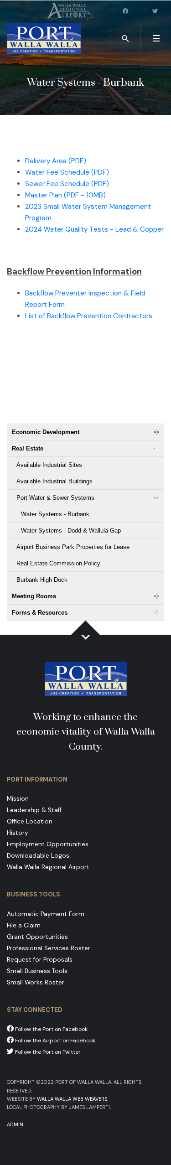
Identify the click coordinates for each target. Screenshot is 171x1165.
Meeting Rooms (34, 596)
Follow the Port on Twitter (47, 1052)
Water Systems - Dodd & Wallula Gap (71, 530)
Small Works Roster (35, 982)
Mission (18, 799)
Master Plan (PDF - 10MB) (65, 195)
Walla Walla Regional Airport (48, 867)
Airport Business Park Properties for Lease (73, 547)
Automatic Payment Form (45, 914)
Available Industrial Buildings (54, 481)
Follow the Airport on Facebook (54, 1040)
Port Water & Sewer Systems (55, 497)
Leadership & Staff (34, 810)
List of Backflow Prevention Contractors (88, 316)
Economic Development (45, 432)
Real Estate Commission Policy (58, 563)
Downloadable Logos (38, 856)
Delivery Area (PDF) (55, 161)
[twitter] (156, 11)
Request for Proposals (40, 959)
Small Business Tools (37, 971)
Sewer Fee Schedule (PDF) (67, 183)
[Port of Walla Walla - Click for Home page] (44, 38)
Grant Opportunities (37, 937)
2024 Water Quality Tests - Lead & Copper (94, 229)
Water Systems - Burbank (55, 514)
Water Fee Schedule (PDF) (67, 172)
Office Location (29, 821)
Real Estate (27, 448)
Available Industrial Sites (49, 464)
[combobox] (125, 38)
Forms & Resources (39, 612)
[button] (155, 38)
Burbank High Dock (41, 579)
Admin (15, 1124)
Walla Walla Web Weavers (72, 1099)
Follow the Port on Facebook (51, 1029)
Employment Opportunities (47, 844)
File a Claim (24, 925)
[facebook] (126, 11)
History (17, 833)
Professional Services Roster (48, 948)
